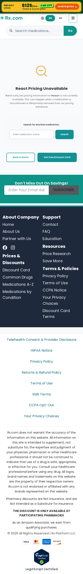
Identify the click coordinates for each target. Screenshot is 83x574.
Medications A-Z (18, 284)
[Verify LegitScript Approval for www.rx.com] (41, 557)
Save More (53, 260)
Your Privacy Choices (41, 416)
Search (64, 134)
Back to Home (21, 157)
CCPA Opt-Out (41, 405)
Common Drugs (18, 277)
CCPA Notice (54, 290)
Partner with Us (17, 238)
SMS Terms (41, 394)
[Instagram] (13, 247)
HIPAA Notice (41, 350)
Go (70, 31)
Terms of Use (55, 283)
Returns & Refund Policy (41, 372)
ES (60, 18)
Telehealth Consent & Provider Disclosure (41, 339)
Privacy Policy (55, 276)
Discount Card (16, 270)
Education (52, 238)
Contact (50, 224)
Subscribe (63, 190)
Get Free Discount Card (57, 157)
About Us (11, 231)
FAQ (46, 231)
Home (8, 224)
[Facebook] (5, 247)
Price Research (57, 253)
